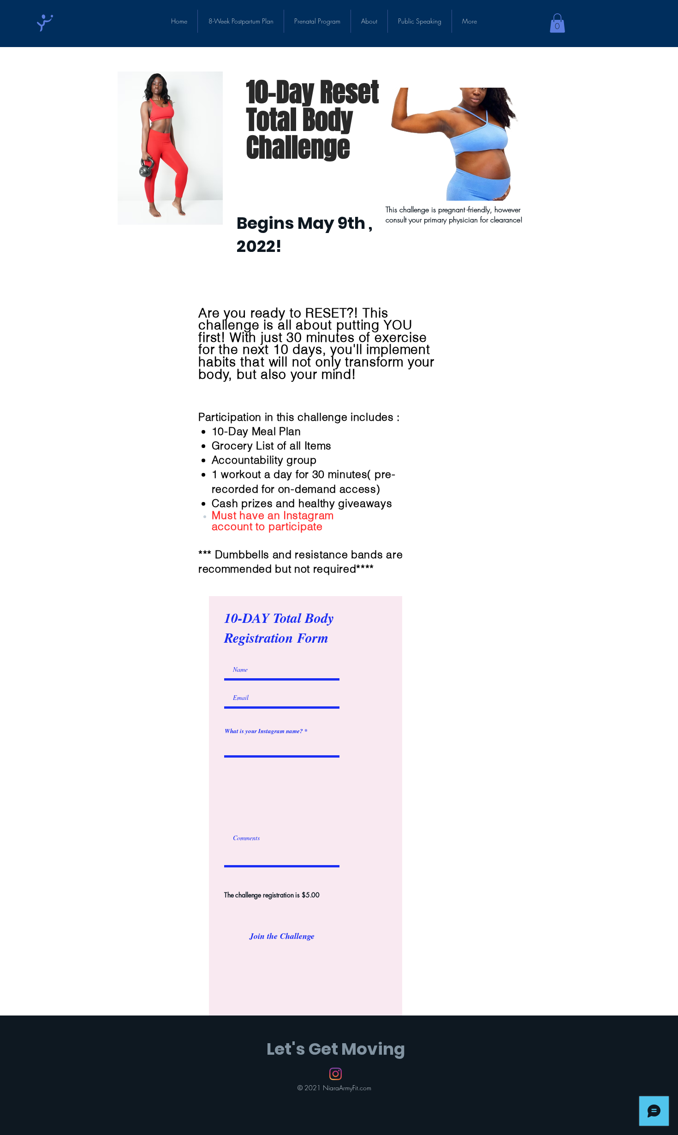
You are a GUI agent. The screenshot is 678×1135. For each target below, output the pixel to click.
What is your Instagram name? (264, 731)
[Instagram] (335, 1074)
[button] (557, 23)
